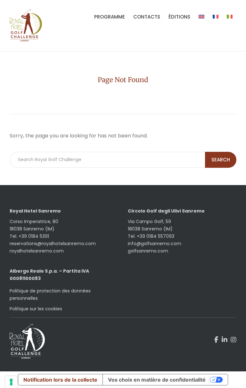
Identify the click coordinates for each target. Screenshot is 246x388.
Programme (109, 16)
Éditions (179, 16)
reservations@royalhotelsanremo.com (53, 243)
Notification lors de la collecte (60, 379)
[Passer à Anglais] (201, 17)
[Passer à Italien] (230, 17)
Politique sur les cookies (36, 309)
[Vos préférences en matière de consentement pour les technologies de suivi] (11, 382)
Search (220, 159)
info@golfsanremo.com (154, 243)
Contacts (146, 16)
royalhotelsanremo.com (37, 251)
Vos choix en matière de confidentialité (157, 379)
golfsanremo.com (148, 251)
